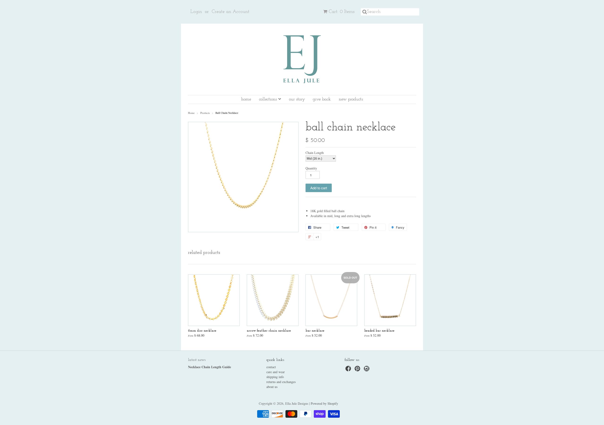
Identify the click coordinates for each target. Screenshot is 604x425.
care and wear (275, 372)
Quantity (311, 168)
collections (268, 99)
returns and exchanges (281, 382)
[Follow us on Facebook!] (348, 370)
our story (297, 99)
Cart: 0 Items (342, 11)
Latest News (197, 360)
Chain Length (315, 153)
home (246, 99)
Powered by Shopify (324, 403)
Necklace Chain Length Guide (209, 366)
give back (322, 99)
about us (271, 386)
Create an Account (230, 11)
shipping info (275, 377)
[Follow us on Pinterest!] (358, 370)
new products (351, 99)
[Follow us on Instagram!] (367, 370)
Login (196, 11)
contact (271, 367)
